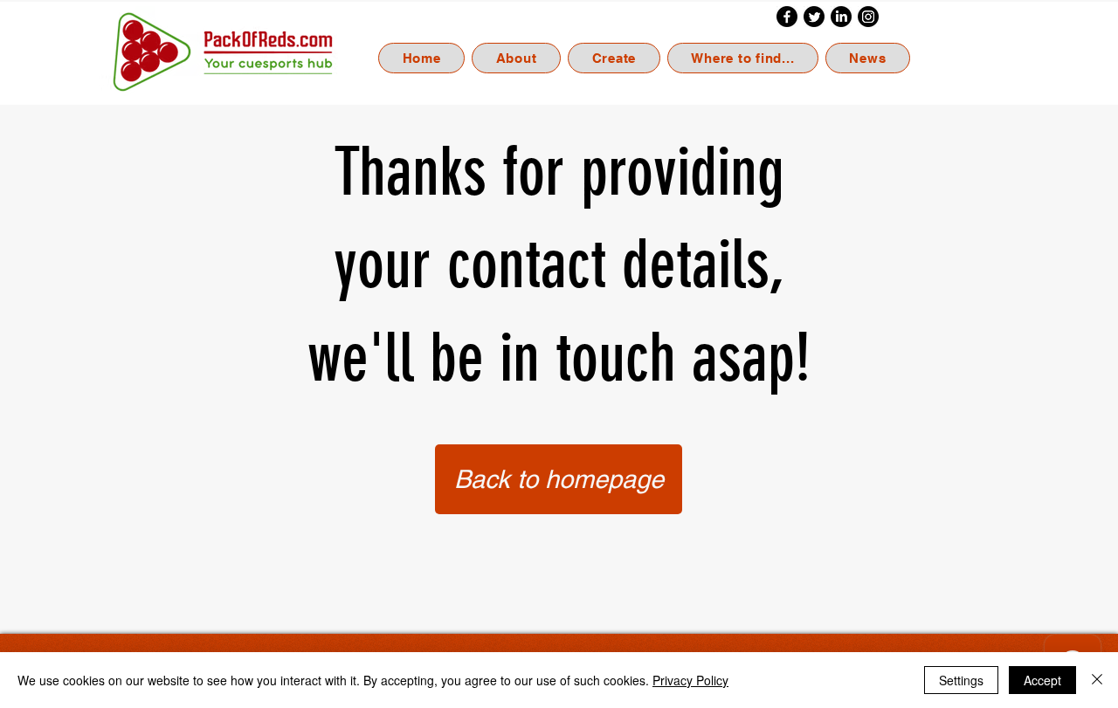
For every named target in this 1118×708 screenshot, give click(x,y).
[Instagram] (868, 16)
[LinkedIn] (841, 16)
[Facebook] (786, 16)
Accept (1042, 680)
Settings (961, 680)
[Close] (1097, 680)
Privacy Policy (690, 680)
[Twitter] (814, 16)
